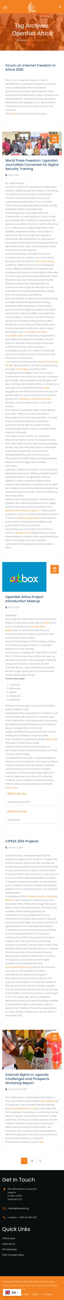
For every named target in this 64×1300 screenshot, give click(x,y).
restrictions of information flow (35, 398)
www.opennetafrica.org (17, 967)
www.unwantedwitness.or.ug (21, 1108)
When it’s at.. (17, 793)
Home (23, 40)
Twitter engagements (28, 517)
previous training (45, 261)
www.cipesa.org (49, 1101)
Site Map (24, 1294)
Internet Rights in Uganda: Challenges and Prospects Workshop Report (27, 1078)
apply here (51, 739)
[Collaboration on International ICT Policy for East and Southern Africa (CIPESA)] (32, 6)
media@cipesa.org (18, 1208)
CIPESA (46, 622)
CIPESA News (8, 1238)
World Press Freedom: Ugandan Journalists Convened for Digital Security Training (32, 164)
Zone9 (46, 387)
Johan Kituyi (22, 369)
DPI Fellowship (9, 1249)
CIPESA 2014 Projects (21, 841)
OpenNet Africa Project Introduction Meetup (24, 599)
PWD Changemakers (13, 1254)
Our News (47, 1294)
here (13, 113)
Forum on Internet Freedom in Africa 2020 (30, 67)
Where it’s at (16, 811)
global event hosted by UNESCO (22, 510)
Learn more (11, 787)
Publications (8, 1243)
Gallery (35, 1294)
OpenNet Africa (22, 532)
